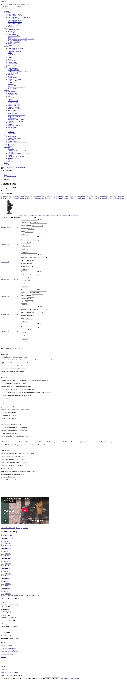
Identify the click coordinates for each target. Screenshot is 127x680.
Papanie (6, 135)
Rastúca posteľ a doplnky (15, 51)
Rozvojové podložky (13, 73)
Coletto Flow (5, 568)
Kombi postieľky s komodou (15, 48)
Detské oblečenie (12, 113)
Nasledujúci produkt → (22, 528)
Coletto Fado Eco (7, 538)
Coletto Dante (5, 558)
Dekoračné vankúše (13, 101)
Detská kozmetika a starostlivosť (16, 115)
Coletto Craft (5, 589)
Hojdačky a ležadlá (13, 68)
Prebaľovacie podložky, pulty (16, 119)
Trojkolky (10, 76)
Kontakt (3, 662)
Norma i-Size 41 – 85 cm (14, 14)
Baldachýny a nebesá (13, 102)
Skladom (6, 164)
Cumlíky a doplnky (13, 141)
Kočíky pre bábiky (13, 81)
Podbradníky (11, 144)
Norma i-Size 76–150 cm (14, 20)
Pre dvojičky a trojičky (14, 36)
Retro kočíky (11, 32)
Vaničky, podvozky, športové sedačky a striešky (21, 39)
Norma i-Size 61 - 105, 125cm (16, 19)
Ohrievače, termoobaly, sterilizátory (17, 142)
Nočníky (10, 124)
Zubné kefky (11, 129)
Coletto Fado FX (7, 548)
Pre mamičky (7, 147)
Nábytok (6, 46)
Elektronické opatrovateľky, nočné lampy (19, 153)
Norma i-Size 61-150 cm (14, 23)
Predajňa (6, 11)
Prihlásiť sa (4, 669)
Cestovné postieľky (13, 63)
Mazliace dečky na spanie (15, 79)
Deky (9, 96)
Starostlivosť (7, 111)
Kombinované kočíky (13, 29)
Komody (10, 57)
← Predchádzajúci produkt (8, 528)
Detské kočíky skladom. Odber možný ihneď (13, 167)
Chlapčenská (11, 133)
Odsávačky (11, 152)
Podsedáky (11, 26)
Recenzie (3, 657)
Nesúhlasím (55, 678)
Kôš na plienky (12, 122)
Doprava (3, 642)
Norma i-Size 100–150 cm (15, 22)
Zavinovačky (11, 98)
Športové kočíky (12, 31)
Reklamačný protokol (6, 645)
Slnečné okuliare (12, 127)
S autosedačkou (25, 222)
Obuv (5, 130)
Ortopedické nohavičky (14, 125)
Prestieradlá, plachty (13, 93)
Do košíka (24, 234)
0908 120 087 (4, 4)
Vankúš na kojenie (13, 94)
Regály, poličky (12, 60)
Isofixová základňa (26, 225)
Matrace (10, 56)
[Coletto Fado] (5, 196)
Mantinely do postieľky (14, 104)
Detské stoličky (12, 136)
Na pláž (10, 82)
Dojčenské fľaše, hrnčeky (15, 138)
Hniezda (10, 99)
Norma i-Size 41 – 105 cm (15, 15)
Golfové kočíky (12, 37)
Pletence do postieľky (13, 105)
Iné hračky (10, 84)
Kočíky (6, 28)
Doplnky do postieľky (14, 107)
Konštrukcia (24, 228)
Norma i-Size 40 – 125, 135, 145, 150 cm (19, 17)
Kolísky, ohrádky (12, 62)
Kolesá (23, 231)
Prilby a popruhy (12, 88)
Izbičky (10, 53)
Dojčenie (10, 160)
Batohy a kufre (12, 85)
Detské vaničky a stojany (14, 116)
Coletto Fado (5, 578)
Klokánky (10, 155)
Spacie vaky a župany (14, 108)
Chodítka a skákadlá (13, 70)
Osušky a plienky (12, 118)
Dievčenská (11, 132)
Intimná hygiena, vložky (14, 161)
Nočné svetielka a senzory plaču (16, 87)
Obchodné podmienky (7, 654)
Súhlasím (48, 678)
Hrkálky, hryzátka (12, 77)
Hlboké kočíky (12, 34)
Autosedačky (7, 12)
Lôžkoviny (7, 90)
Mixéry (10, 146)
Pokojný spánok (12, 110)
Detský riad (11, 139)
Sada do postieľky (13, 91)
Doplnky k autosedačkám (15, 25)
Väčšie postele (11, 54)
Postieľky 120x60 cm (13, 50)
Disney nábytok (12, 65)
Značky (6, 163)
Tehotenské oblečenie (13, 158)
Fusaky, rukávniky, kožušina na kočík (18, 40)
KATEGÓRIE (4, 8)
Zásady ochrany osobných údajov (10, 651)
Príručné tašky (11, 43)
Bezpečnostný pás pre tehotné (16, 156)
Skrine (9, 59)
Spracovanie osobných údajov (9, 648)
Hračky (6, 67)
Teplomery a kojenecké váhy (15, 121)
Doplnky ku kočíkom (13, 45)
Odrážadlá (10, 74)
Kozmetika (11, 149)
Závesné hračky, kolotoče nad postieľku (18, 71)
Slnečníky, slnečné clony (14, 42)
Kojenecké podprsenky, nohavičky (17, 150)
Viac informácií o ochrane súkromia (69, 678)
